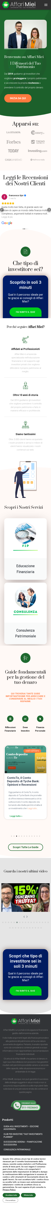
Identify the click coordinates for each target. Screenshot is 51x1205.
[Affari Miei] (20, 5)
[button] (18, 98)
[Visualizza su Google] (4, 197)
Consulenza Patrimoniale (17, 1149)
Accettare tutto (11, 1195)
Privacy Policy (9, 1189)
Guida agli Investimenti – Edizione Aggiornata (21, 1127)
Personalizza (10, 1200)
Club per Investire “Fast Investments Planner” (23, 1135)
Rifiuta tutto (28, 1195)
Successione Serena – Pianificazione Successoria (23, 1143)
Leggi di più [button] (7, 217)
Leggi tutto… (32, 808)
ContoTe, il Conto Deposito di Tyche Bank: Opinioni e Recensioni (23, 781)
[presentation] (24, 916)
